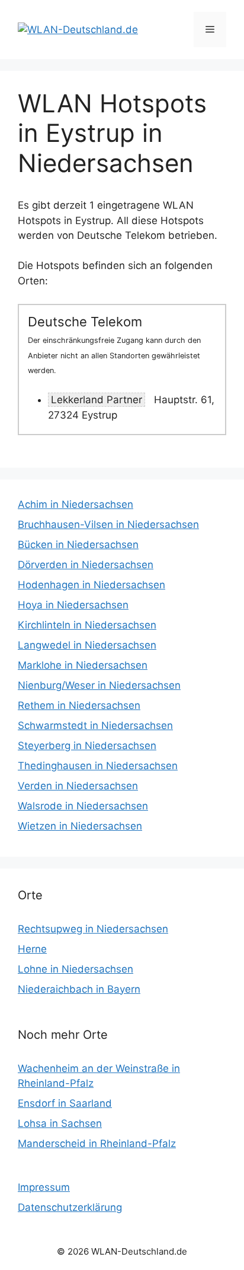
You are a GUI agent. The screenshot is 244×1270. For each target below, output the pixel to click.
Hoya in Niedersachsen (73, 605)
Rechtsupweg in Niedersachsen (93, 929)
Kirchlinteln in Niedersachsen (87, 625)
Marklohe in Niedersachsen (82, 665)
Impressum (44, 1187)
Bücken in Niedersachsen (78, 544)
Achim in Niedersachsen (75, 504)
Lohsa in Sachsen (60, 1123)
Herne (32, 949)
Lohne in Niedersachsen (75, 969)
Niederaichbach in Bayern (79, 989)
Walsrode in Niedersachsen (83, 806)
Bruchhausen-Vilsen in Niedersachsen (108, 524)
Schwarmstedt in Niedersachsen (95, 725)
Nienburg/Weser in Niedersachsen (99, 685)
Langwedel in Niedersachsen (87, 645)
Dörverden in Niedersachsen (85, 565)
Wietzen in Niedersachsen (80, 826)
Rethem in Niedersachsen (79, 705)
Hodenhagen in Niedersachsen (91, 585)
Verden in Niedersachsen (78, 786)
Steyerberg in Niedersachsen (87, 745)
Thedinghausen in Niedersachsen (98, 766)
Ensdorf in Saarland (65, 1103)
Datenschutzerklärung (70, 1207)
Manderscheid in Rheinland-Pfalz (97, 1143)
